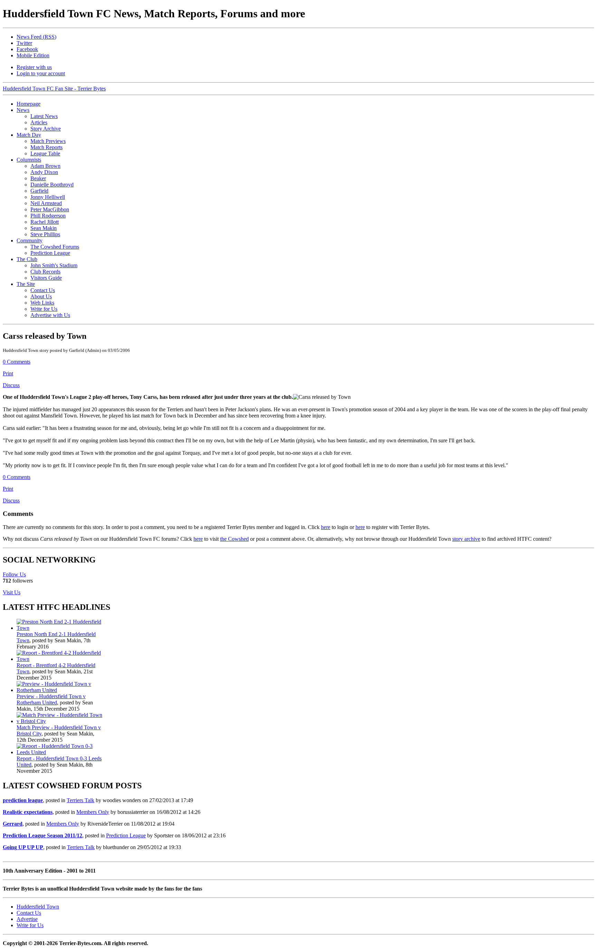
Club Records (45, 272)
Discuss (11, 385)
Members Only (92, 812)
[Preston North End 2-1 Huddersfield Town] (61, 628)
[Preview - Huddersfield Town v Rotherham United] (61, 690)
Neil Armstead (46, 203)
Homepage (28, 104)
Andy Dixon (44, 172)
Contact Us (42, 290)
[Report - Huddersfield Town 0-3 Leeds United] (61, 752)
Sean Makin (43, 228)
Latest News (44, 116)
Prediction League (50, 253)
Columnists (29, 160)
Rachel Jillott (44, 222)
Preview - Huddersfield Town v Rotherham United (51, 699)
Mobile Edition (33, 55)
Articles (38, 122)
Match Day (29, 135)
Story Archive (45, 129)
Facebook (27, 49)
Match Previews (48, 141)
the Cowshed (234, 539)
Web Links (42, 303)
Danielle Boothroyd (52, 184)
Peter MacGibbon (49, 209)
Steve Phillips (45, 234)
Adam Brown (45, 166)
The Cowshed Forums (54, 247)
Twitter (24, 43)
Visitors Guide (46, 278)
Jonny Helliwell (47, 197)
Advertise (27, 919)
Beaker (38, 178)
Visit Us (11, 592)
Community (29, 240)
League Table (45, 153)
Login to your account (41, 73)
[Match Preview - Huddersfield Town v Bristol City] (61, 721)
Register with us (34, 67)
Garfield (39, 191)
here (325, 527)
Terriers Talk (80, 800)
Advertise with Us (50, 315)
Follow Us (14, 574)
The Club (27, 259)
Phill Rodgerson (48, 216)
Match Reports (46, 147)
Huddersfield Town (38, 907)
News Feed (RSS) (36, 37)
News (23, 110)
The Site (26, 284)
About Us (41, 296)
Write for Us (43, 309)
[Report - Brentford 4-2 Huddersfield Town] (61, 659)
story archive (466, 539)
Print (8, 373)
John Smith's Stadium (53, 265)
